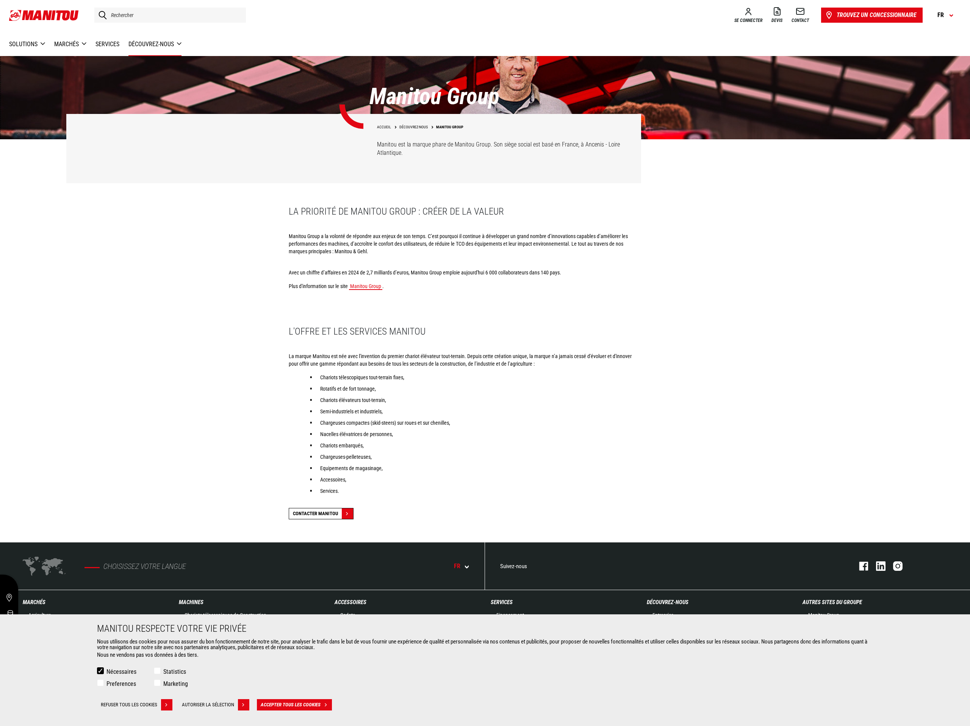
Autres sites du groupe (832, 602)
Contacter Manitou (315, 513)
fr (457, 566)
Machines (191, 602)
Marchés (34, 602)
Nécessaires (121, 671)
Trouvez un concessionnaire (877, 15)
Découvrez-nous (667, 602)
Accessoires (350, 602)
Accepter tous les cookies (291, 704)
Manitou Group (365, 286)
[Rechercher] (100, 15)
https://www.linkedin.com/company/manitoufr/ (877, 566)
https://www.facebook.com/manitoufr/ (859, 566)
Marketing (175, 683)
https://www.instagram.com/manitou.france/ (894, 566)
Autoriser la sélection (208, 704)
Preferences (121, 683)
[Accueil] (44, 15)
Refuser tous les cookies (129, 704)
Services (502, 602)
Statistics (174, 671)
